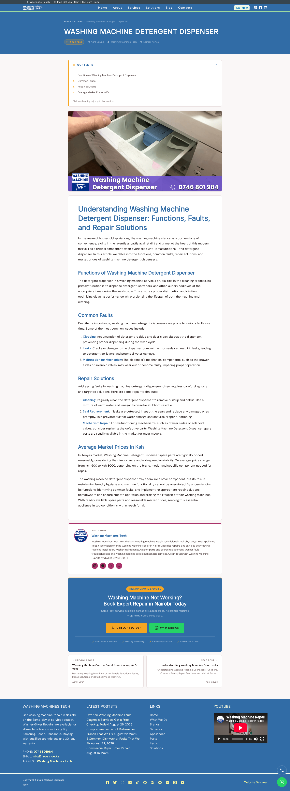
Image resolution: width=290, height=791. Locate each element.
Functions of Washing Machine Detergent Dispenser (107, 75)
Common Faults (86, 81)
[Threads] (111, 566)
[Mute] (256, 739)
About (117, 8)
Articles (78, 21)
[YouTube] (182, 782)
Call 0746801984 (128, 627)
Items (154, 743)
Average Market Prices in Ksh (94, 92)
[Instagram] (255, 7)
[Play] (219, 739)
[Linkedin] (265, 7)
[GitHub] (145, 782)
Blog (169, 8)
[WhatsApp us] (282, 782)
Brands (155, 724)
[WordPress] (152, 782)
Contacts (185, 8)
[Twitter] (115, 782)
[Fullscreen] (262, 739)
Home (102, 8)
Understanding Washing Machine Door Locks (189, 665)
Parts (153, 739)
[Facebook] (260, 7)
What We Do (158, 720)
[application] (241, 728)
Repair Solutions (87, 86)
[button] (242, 7)
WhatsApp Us (169, 627)
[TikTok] (137, 782)
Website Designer (255, 782)
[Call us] (282, 770)
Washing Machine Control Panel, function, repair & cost (104, 666)
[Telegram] (160, 782)
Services (134, 8)
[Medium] (167, 782)
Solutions (153, 8)
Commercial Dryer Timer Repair (108, 748)
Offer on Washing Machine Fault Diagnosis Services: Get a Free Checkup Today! (108, 719)
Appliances (157, 734)
